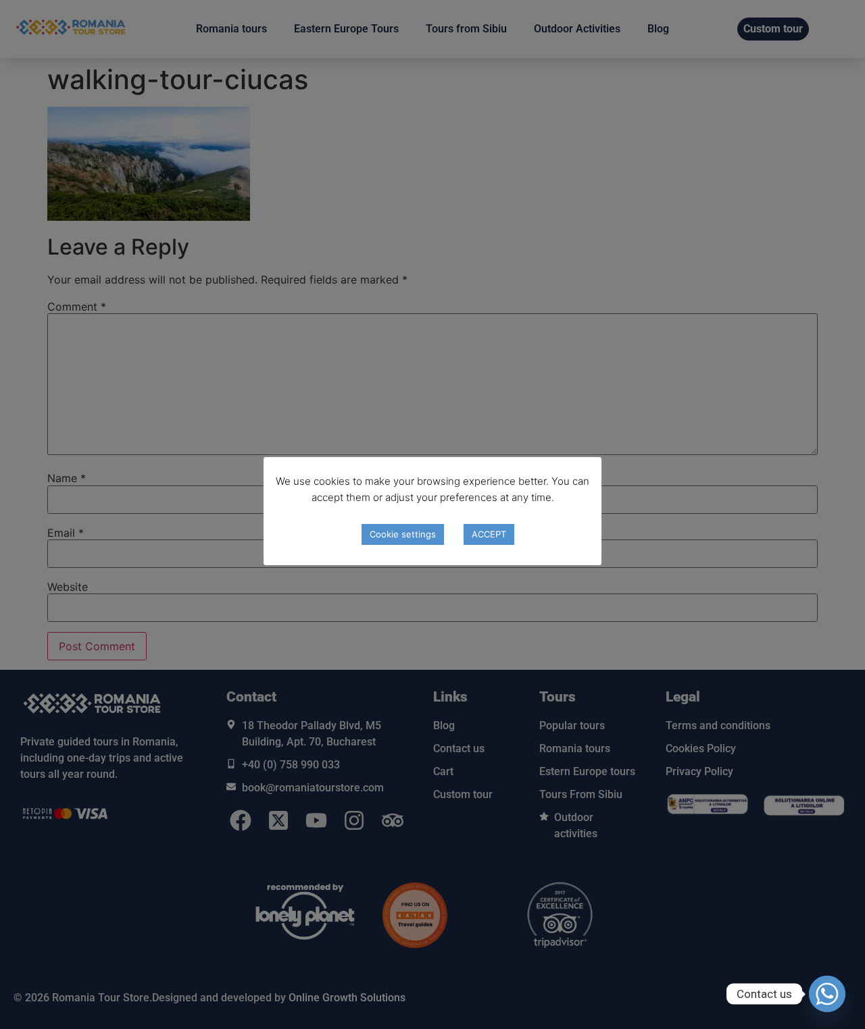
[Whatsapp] (827, 994)
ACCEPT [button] (489, 534)
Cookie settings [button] (403, 534)
